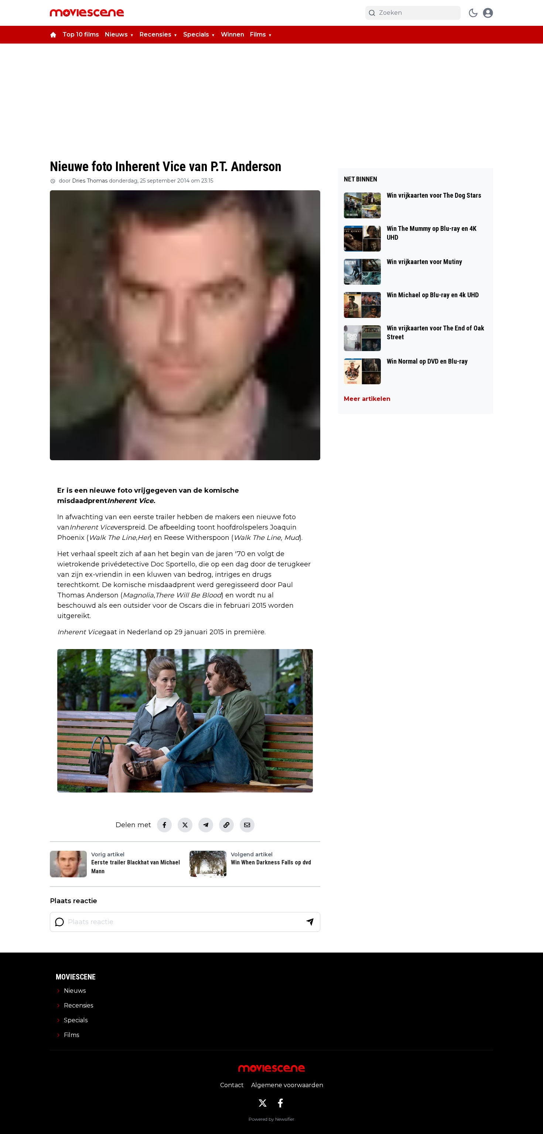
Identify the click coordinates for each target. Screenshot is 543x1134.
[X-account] (262, 1103)
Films (258, 34)
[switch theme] (473, 13)
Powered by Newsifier (271, 1119)
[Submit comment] (310, 922)
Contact (232, 1085)
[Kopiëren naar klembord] (226, 825)
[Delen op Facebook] (164, 825)
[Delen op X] (185, 825)
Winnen (232, 34)
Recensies (155, 34)
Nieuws (116, 34)
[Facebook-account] (280, 1103)
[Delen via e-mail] (247, 825)
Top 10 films (80, 34)
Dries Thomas (89, 180)
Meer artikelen (367, 398)
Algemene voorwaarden (287, 1085)
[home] (53, 34)
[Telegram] (205, 825)
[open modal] (488, 13)
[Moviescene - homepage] (87, 13)
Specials (196, 34)
